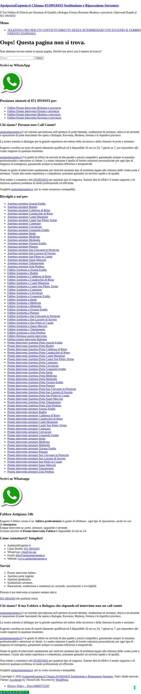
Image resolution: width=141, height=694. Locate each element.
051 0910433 (31, 548)
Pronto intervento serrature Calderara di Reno (33, 415)
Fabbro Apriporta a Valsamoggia (26, 329)
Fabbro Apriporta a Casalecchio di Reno (30, 279)
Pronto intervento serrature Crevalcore (29, 431)
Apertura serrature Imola (21, 233)
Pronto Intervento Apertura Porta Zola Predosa (34, 405)
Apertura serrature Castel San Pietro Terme (32, 220)
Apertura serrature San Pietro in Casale (29, 256)
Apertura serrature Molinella (23, 240)
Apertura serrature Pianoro (22, 246)
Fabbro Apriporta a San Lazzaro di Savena (32, 319)
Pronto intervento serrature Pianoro (27, 451)
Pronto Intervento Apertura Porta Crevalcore (33, 365)
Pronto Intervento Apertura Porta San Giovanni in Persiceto (41, 388)
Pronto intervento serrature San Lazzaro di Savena (36, 458)
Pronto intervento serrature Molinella (28, 445)
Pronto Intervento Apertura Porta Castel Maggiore (36, 355)
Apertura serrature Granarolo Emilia (28, 230)
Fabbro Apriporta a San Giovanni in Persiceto (33, 316)
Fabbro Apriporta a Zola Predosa (26, 332)
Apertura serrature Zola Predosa (25, 266)
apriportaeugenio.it (11, 131)
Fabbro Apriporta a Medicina (24, 302)
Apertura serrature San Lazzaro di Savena (31, 253)
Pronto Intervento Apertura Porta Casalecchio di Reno (38, 352)
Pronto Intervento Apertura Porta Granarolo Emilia (36, 369)
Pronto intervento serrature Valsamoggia (30, 468)
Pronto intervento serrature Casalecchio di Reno (35, 418)
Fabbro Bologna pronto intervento (27, 336)
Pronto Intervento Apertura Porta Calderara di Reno (37, 349)
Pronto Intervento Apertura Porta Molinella (32, 379)
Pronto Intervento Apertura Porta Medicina (32, 375)
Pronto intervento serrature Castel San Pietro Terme (37, 425)
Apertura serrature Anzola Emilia (26, 203)
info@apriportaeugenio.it (30, 555)
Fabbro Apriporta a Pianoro (23, 312)
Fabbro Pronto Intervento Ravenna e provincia (34, 117)
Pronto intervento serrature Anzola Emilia (31, 408)
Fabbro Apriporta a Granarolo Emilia (28, 296)
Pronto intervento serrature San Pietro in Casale (34, 461)
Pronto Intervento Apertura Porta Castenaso (32, 362)
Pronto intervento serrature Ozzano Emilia (31, 448)
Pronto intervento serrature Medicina (28, 441)
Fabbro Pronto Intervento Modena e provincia (33, 114)
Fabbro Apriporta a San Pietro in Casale (30, 322)
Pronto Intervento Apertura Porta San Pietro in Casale (38, 395)
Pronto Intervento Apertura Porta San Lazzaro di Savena (40, 392)
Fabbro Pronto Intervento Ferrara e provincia (33, 111)
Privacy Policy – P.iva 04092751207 (28, 686)
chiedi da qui (28, 552)
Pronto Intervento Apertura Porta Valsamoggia (34, 402)
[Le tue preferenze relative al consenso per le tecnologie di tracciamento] (134, 687)
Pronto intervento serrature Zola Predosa (30, 471)
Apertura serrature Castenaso (24, 223)
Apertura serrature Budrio (22, 206)
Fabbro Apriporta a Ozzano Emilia (27, 309)
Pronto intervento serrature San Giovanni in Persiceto (38, 455)
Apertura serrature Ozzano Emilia (26, 243)
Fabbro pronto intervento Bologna (27, 339)
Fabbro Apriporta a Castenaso (24, 289)
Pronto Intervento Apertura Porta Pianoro (31, 385)
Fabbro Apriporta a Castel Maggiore (28, 283)
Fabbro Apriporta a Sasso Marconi (27, 326)
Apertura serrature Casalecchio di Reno (30, 213)
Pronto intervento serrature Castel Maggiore (32, 422)
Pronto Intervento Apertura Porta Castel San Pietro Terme (40, 359)
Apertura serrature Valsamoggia (25, 263)
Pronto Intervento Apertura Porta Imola (30, 372)
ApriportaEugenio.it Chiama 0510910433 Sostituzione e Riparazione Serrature (59, 5)
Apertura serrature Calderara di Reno (28, 210)
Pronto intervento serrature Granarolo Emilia (33, 435)
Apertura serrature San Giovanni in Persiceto (33, 249)
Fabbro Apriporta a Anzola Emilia (27, 269)
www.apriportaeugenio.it (32, 558)
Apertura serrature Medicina (23, 236)
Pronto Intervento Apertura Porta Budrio (30, 345)
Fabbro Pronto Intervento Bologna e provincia (34, 107)
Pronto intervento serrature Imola (26, 438)
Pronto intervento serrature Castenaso (28, 428)
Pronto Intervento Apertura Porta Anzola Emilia (34, 342)
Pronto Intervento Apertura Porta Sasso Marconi (35, 398)
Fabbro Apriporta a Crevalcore (25, 293)
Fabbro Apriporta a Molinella (24, 306)
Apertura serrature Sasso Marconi (26, 259)
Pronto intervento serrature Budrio (27, 412)
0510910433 (40, 179)
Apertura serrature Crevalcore (24, 226)
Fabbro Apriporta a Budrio (22, 273)
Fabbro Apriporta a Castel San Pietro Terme (32, 286)
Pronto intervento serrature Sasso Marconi (31, 465)
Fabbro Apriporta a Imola (22, 299)
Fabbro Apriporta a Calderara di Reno (29, 276)
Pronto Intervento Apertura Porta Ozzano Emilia (35, 382)
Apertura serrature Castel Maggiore (27, 216)
